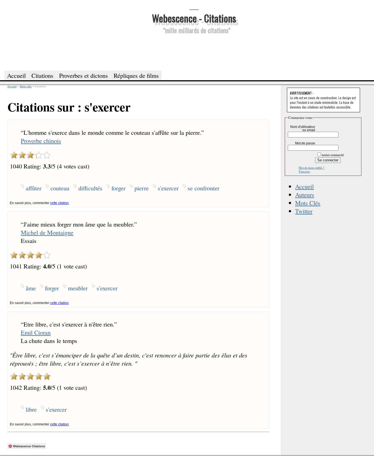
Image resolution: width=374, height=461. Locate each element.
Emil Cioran (36, 332)
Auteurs (304, 194)
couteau (59, 188)
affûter (33, 188)
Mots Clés (307, 203)
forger (118, 188)
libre (31, 409)
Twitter (303, 211)
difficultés (90, 188)
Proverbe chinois (41, 140)
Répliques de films (136, 75)
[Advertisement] (194, 51)
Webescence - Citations (194, 18)
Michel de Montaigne (47, 232)
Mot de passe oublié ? (311, 168)
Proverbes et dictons (83, 75)
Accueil (304, 186)
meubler (78, 288)
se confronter (203, 188)
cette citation (59, 203)
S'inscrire (304, 171)
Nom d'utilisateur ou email (302, 128)
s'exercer (168, 188)
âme (31, 288)
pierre (141, 188)
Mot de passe (305, 143)
